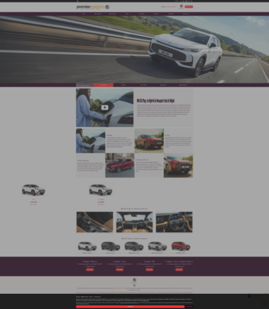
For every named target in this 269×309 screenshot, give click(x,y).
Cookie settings (189, 306)
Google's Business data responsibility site (129, 302)
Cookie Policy (145, 300)
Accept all (130, 306)
